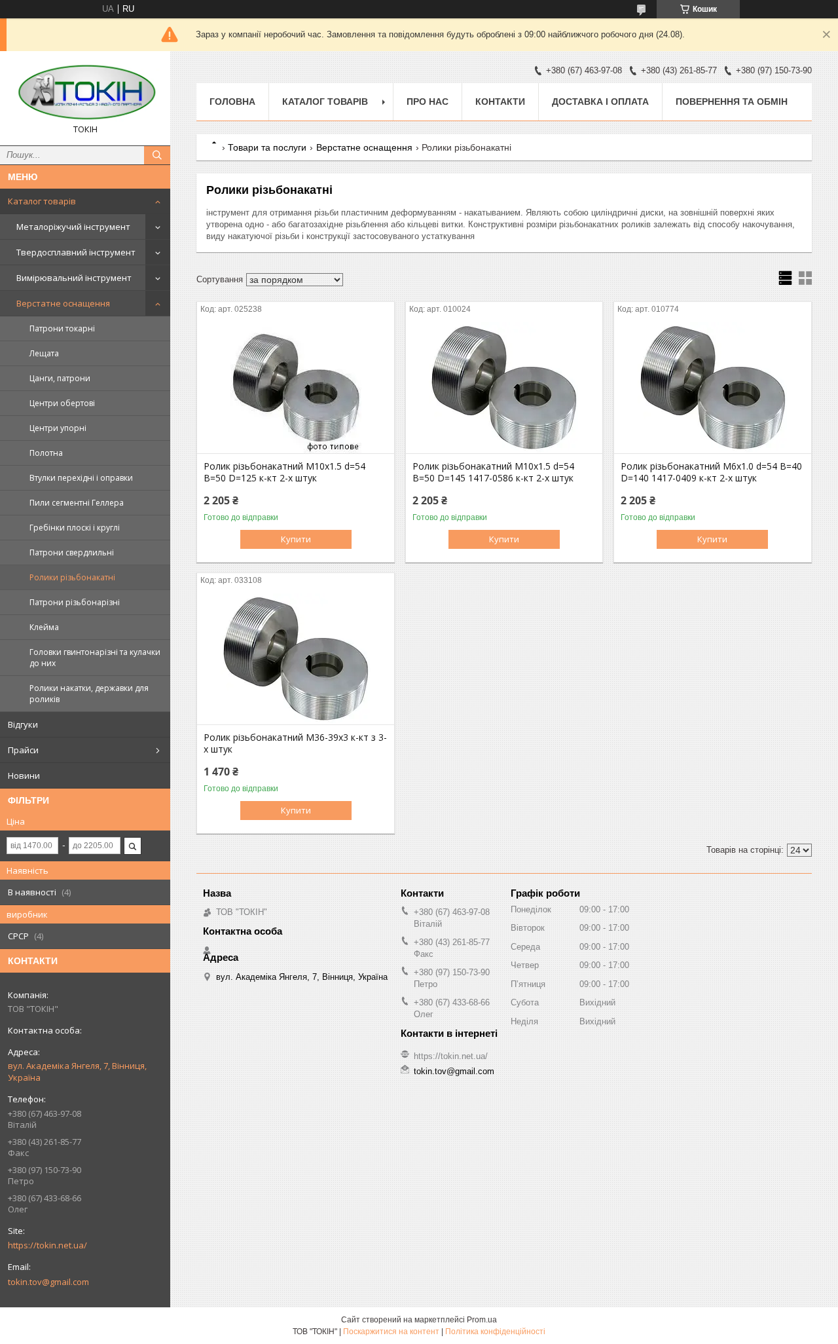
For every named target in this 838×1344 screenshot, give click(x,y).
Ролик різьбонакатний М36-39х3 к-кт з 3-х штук (295, 743)
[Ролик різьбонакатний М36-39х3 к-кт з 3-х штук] (295, 658)
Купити (296, 539)
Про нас (427, 101)
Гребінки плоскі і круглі (74, 527)
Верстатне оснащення (63, 303)
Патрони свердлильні (71, 552)
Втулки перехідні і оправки (81, 477)
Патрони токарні (62, 328)
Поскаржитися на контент (391, 1331)
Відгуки (23, 724)
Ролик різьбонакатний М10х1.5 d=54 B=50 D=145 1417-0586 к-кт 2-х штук (493, 472)
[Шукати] (157, 155)
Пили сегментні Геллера (76, 502)
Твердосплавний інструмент (76, 252)
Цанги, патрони (59, 378)
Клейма (44, 627)
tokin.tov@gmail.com (48, 1282)
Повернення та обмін (732, 101)
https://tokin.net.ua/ (47, 1245)
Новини (24, 775)
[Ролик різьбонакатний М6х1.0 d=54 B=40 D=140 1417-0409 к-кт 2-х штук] (712, 387)
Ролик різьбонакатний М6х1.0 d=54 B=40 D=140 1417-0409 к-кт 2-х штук (711, 472)
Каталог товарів (42, 201)
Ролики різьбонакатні (72, 577)
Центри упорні (57, 428)
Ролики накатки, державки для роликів (89, 693)
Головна (232, 101)
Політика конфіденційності (495, 1331)
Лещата (44, 353)
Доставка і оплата (600, 101)
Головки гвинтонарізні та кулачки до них (94, 657)
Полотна (46, 452)
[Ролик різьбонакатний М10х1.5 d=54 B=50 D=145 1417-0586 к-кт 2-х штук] (504, 387)
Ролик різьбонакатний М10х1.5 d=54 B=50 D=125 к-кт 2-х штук (284, 472)
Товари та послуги (267, 147)
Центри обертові (62, 403)
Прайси (23, 750)
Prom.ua (482, 1319)
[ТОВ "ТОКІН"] (85, 92)
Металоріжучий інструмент (73, 227)
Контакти (500, 101)
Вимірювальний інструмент (74, 278)
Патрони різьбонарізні (74, 602)
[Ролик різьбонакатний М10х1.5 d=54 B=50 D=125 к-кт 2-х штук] (295, 387)
